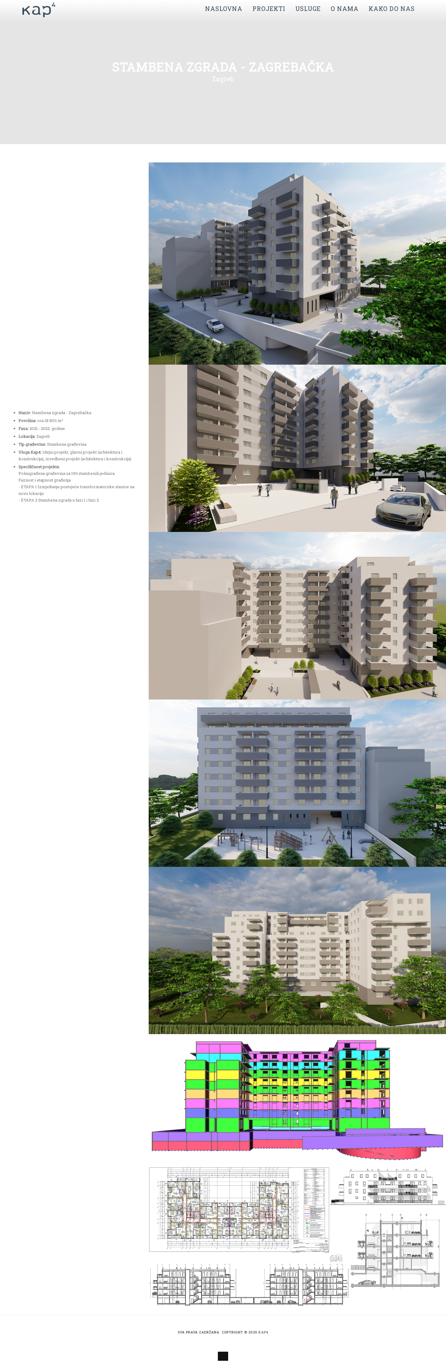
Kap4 (263, 1332)
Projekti (268, 8)
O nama (345, 8)
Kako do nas (392, 8)
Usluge (308, 8)
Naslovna (223, 8)
